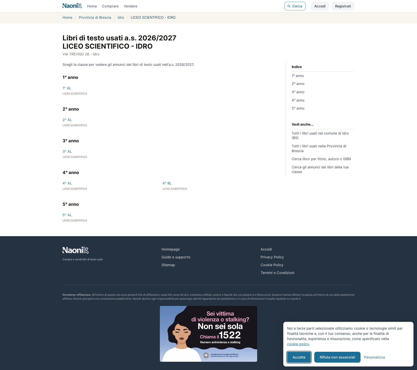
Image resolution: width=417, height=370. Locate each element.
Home (92, 6)
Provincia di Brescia (95, 17)
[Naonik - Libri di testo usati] (72, 6)
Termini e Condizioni (277, 272)
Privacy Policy (272, 257)
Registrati (343, 6)
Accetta (299, 357)
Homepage (171, 249)
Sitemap (168, 265)
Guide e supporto (176, 257)
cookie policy (298, 344)
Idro (121, 17)
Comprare (110, 6)
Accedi (320, 6)
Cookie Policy (272, 265)
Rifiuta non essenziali (337, 357)
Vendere (130, 6)
